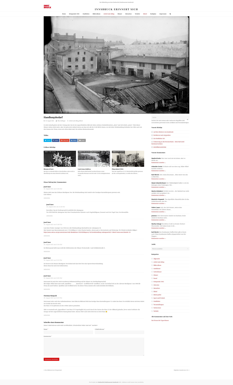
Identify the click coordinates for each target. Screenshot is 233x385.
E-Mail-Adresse (100, 329)
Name (46, 329)
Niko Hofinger (61, 121)
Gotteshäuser (158, 272)
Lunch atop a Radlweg (84, 169)
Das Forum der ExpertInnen (160, 320)
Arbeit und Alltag (74, 121)
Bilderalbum (96, 151)
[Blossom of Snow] (60, 159)
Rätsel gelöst (157, 295)
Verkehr (156, 311)
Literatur (156, 285)
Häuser (156, 275)
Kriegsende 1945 (159, 281)
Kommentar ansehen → (158, 162)
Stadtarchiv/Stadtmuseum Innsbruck (108, 382)
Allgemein (157, 258)
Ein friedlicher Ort (159, 138)
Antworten (47, 198)
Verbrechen (157, 308)
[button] (48, 140)
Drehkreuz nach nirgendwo (162, 135)
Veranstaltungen (159, 304)
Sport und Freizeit (159, 298)
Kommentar (48, 336)
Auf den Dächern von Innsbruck (163, 132)
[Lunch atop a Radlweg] (94, 159)
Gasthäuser (157, 268)
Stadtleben (157, 301)
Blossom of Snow (49, 169)
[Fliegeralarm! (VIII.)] (128, 159)
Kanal (155, 278)
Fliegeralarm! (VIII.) (117, 169)
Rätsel (81, 121)
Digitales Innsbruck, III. (181, 370)
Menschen (157, 288)
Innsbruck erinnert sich (116, 9)
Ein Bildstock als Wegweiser (53, 370)
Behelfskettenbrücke (159, 147)
